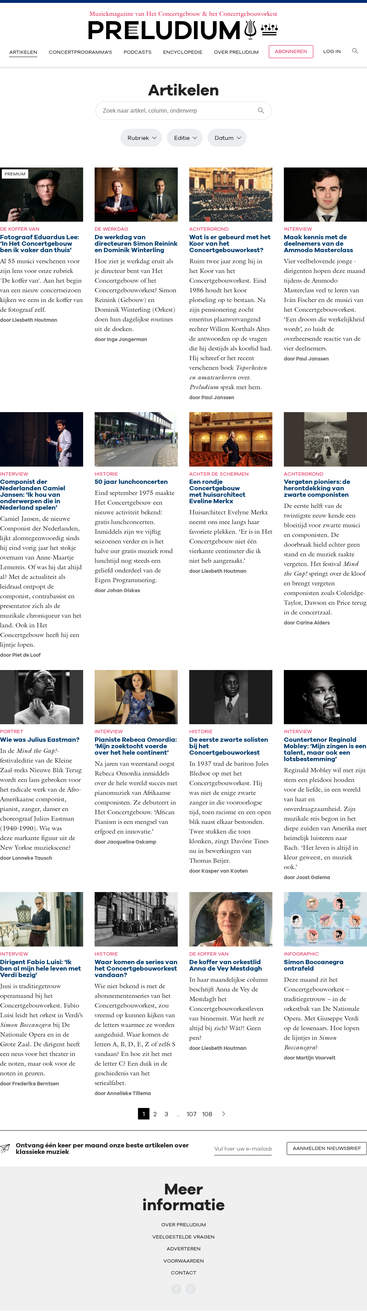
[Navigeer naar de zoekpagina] (355, 51)
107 (191, 1114)
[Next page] (223, 1113)
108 (207, 1114)
